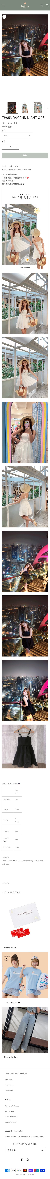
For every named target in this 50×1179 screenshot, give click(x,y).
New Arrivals (10, 1057)
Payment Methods (12, 1106)
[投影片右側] (47, 108)
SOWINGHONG (10, 1002)
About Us (8, 1080)
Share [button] (7, 883)
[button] (3, 5)
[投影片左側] (2, 108)
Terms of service (11, 1117)
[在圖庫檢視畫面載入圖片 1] (12, 108)
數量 (3, 141)
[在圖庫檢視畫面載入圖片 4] (38, 108)
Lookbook (9, 1091)
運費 (9, 126)
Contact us (9, 1085)
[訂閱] (42, 1150)
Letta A (22, 1174)
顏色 (3, 131)
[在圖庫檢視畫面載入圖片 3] (25, 108)
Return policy (10, 1111)
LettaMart (8, 947)
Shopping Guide (11, 1122)
